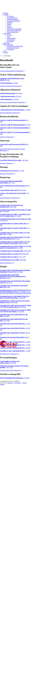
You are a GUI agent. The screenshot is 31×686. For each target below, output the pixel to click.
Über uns (9, 35)
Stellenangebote (11, 38)
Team (8, 36)
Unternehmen (7, 33)
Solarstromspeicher (12, 18)
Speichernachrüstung (12, 19)
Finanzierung (10, 49)
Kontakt (5, 52)
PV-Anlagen (10, 16)
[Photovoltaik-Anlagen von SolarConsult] (15, 5)
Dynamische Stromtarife (13, 21)
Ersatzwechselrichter (12, 32)
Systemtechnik (11, 40)
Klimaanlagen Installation (14, 30)
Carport (9, 25)
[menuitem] (17, 18)
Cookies (24, 383)
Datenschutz (17, 383)
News (5, 51)
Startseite (5, 13)
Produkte (5, 14)
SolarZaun (10, 22)
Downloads (10, 41)
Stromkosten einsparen (13, 48)
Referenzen (6, 43)
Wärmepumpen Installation (14, 29)
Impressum (10, 383)
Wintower (9, 27)
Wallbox (9, 24)
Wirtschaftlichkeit (8, 44)
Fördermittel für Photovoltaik (15, 46)
